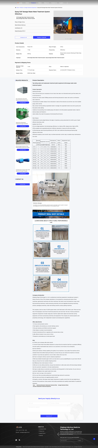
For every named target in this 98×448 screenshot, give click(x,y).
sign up (80, 440)
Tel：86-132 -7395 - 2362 (22, 430)
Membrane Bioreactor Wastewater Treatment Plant (47, 385)
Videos (40, 3)
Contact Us (54, 3)
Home (27, 3)
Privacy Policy (18, 446)
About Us (46, 3)
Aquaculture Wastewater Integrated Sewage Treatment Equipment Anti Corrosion (22, 124)
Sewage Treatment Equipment (30, 7)
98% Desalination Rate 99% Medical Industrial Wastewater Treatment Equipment (22, 100)
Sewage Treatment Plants (63, 385)
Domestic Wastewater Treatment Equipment (42, 386)
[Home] (19, 2)
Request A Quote (41, 37)
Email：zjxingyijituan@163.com (23, 432)
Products (33, 3)
